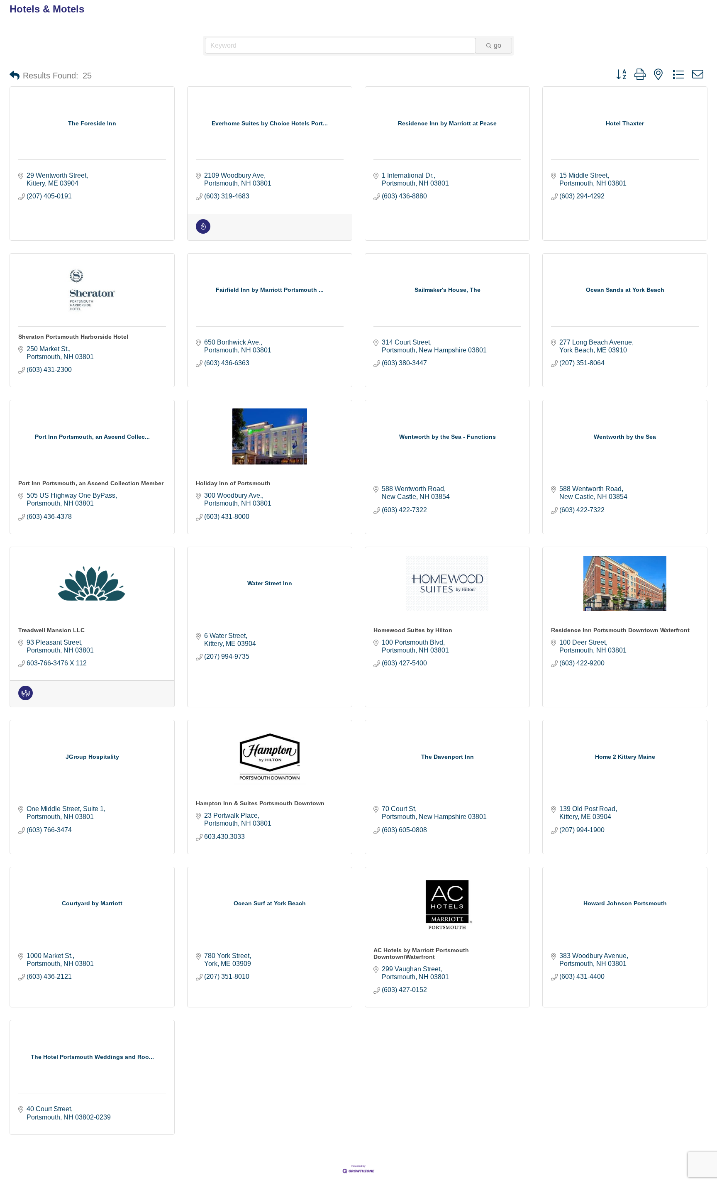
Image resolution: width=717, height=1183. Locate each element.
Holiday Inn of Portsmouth (233, 483)
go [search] (497, 45)
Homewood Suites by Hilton (412, 630)
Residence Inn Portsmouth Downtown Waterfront (620, 630)
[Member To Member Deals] (25, 697)
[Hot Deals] (203, 231)
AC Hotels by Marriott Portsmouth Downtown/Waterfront (421, 953)
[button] (15, 75)
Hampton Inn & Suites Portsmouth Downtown (260, 803)
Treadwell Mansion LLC (51, 630)
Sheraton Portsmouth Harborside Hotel (73, 336)
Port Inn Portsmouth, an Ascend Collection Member (90, 483)
